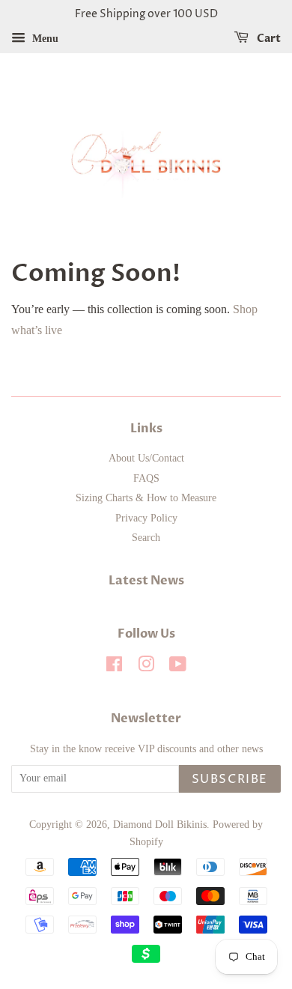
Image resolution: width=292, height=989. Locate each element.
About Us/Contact (146, 458)
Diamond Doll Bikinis (160, 824)
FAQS (146, 478)
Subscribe (230, 779)
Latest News (146, 580)
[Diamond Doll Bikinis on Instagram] (146, 667)
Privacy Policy (146, 518)
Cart (268, 38)
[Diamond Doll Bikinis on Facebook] (114, 667)
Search (146, 537)
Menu (43, 38)
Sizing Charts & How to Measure (146, 497)
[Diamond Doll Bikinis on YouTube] (177, 667)
